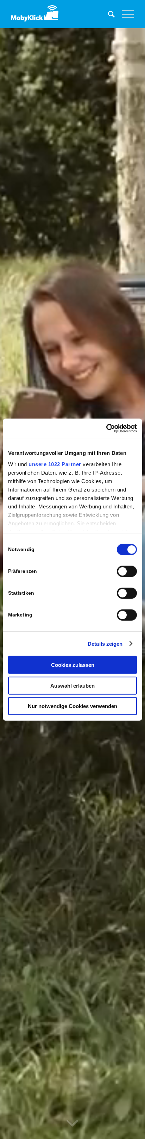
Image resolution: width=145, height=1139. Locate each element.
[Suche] (108, 14)
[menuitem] (108, 14)
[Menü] (124, 14)
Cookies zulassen (72, 665)
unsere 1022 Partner (55, 464)
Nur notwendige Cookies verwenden (72, 706)
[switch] (127, 571)
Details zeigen (105, 643)
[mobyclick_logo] (60, 14)
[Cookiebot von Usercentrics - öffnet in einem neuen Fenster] (106, 428)
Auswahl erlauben (72, 685)
